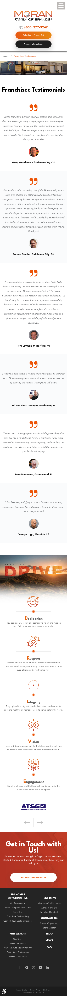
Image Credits (21, 990)
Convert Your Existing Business (17, 921)
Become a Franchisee (33, 44)
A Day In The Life (49, 908)
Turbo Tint (17, 912)
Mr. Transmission (17, 903)
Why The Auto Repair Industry (18, 948)
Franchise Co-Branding (18, 916)
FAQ (49, 947)
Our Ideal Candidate (49, 912)
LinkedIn (47, 967)
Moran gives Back (17, 957)
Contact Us (49, 918)
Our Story (17, 939)
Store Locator (49, 928)
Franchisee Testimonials (25, 56)
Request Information (33, 877)
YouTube (40, 967)
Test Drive (49, 898)
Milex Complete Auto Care (18, 907)
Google (26, 967)
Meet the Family (18, 943)
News (49, 940)
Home (5, 56)
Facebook (19, 967)
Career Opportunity (49, 923)
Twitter (33, 967)
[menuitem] (18, 909)
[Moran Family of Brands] (33, 15)
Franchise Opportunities (18, 896)
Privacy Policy (35, 990)
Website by (33, 992)
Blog (49, 933)
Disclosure (47, 990)
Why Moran (17, 933)
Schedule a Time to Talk (33, 35)
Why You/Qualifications (49, 903)
